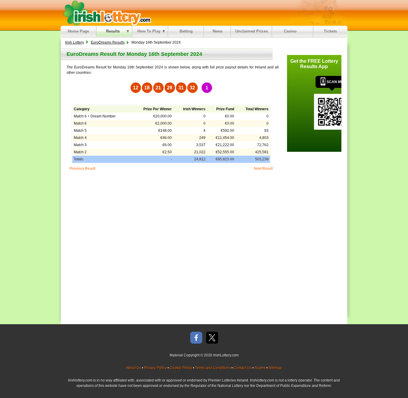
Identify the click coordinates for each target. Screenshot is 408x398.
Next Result (263, 168)
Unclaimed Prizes (251, 31)
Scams (260, 368)
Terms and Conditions (213, 368)
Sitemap (275, 368)
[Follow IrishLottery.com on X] (212, 338)
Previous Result (82, 168)
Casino (291, 31)
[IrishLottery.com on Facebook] (196, 338)
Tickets (330, 31)
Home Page (78, 31)
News (218, 31)
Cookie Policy (181, 368)
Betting (186, 31)
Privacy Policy (155, 368)
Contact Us (242, 368)
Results (113, 31)
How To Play (148, 31)
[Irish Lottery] (106, 13)
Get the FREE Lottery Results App (314, 64)
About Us (133, 368)
